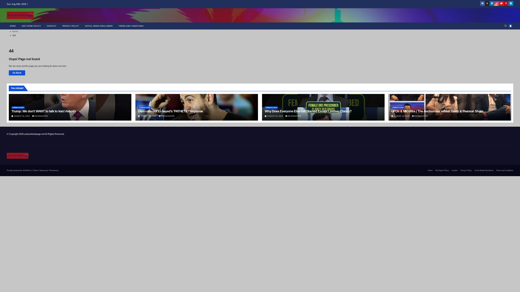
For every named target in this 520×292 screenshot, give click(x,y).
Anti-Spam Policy (31, 26)
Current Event (18, 107)
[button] (506, 26)
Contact (51, 26)
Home (13, 26)
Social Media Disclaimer (99, 26)
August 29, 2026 (22, 116)
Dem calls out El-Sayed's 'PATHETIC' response (170, 111)
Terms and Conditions (130, 26)
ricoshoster (41, 116)
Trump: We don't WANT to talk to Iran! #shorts (44, 111)
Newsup (42, 170)
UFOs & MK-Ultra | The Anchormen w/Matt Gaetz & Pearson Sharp (437, 111)
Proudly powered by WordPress (19, 170)
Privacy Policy (70, 26)
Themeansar (53, 170)
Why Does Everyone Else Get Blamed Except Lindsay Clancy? (308, 111)
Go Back (17, 73)
